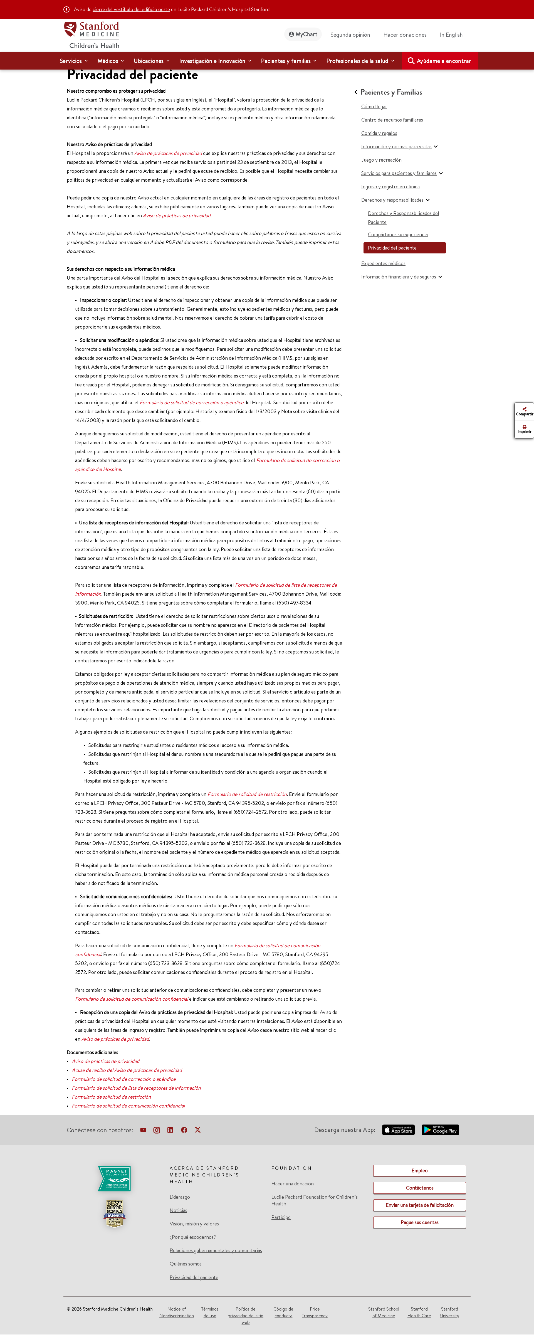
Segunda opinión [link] (350, 34)
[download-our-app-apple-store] (398, 1129)
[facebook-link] (184, 1131)
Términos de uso (210, 1312)
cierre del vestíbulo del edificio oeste (131, 9)
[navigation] (267, 61)
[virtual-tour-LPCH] (143, 1131)
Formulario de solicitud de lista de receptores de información (136, 1087)
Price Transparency (315, 1312)
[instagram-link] (157, 1131)
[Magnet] (114, 1179)
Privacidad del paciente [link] (194, 1277)
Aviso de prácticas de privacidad (168, 153)
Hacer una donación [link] (292, 1183)
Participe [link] (281, 1217)
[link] (453, 35)
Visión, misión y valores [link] (194, 1223)
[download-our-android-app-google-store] (440, 1129)
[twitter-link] (197, 1131)
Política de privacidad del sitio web (245, 1315)
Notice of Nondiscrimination (176, 1312)
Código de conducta (283, 1312)
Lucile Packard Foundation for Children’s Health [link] (314, 1200)
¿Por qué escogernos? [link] (193, 1237)
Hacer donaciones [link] (405, 34)
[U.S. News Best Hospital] (114, 1213)
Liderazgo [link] (180, 1197)
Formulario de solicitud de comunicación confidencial (131, 998)
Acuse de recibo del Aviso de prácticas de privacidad (127, 1070)
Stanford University (449, 1312)
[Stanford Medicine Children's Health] (91, 34)
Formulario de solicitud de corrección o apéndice (191, 402)
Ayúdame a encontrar (444, 61)
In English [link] (451, 34)
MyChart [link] (306, 34)
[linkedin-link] (170, 1131)
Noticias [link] (178, 1210)
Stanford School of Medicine (383, 1312)
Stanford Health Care (419, 1312)
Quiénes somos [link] (186, 1263)
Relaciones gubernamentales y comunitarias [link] (216, 1250)
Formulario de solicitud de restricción (247, 794)
